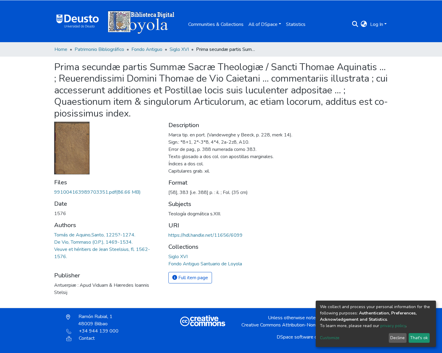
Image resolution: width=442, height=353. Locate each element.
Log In (376, 24)
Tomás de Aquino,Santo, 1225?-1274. (94, 235)
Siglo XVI (179, 49)
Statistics (295, 24)
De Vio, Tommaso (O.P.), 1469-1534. (93, 242)
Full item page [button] (192, 277)
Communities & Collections (216, 24)
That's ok (419, 338)
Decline (397, 338)
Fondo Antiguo (146, 49)
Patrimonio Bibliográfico (99, 49)
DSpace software (295, 337)
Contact (87, 338)
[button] (364, 24)
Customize (329, 338)
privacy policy (393, 326)
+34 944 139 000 (98, 331)
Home (60, 49)
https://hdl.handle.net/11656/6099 (205, 235)
